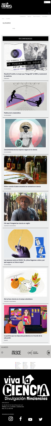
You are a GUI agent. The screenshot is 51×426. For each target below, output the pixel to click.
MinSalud (32, 368)
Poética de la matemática (12, 113)
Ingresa (29, 16)
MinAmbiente (25, 365)
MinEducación (33, 365)
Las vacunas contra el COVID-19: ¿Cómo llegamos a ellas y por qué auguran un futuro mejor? (24, 261)
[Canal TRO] (41, 352)
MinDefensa (25, 362)
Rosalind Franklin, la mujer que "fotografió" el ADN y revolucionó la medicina (25, 75)
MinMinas (32, 363)
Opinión (6, 340)
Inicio (3, 18)
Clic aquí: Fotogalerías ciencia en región (17, 223)
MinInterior (25, 363)
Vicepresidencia (18, 363)
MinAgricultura (18, 368)
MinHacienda (33, 362)
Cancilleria (25, 364)
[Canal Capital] (24, 352)
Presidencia (18, 362)
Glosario (8, 18)
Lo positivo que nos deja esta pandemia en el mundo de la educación (23, 337)
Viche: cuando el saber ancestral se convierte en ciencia (22, 186)
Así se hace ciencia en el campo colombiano (18, 299)
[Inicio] (6, 5)
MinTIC (17, 365)
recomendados (7, 115)
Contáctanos (23, 16)
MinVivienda (25, 368)
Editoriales (6, 78)
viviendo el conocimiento (10, 225)
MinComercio (33, 364)
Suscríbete (44, 16)
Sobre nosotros (36, 16)
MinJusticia (17, 364)
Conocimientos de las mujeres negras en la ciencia (20, 149)
